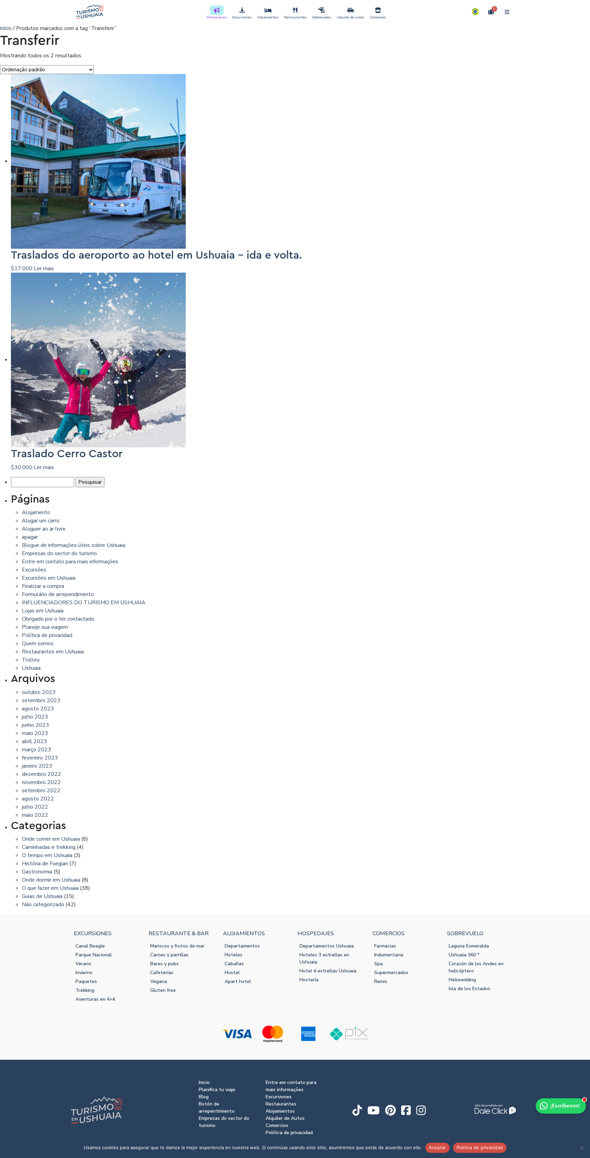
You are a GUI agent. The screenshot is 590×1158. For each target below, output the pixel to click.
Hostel (232, 972)
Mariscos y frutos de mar (177, 946)
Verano (83, 963)
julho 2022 (35, 807)
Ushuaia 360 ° (464, 955)
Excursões (34, 570)
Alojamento (36, 512)
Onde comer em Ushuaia (51, 839)
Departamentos (242, 946)
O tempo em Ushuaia (47, 855)
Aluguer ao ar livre (44, 529)
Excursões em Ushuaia (48, 578)
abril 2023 (34, 741)
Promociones (217, 17)
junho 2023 (35, 725)
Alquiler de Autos (285, 1118)
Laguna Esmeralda (469, 946)
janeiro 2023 (37, 766)
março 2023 (36, 749)
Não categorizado (43, 904)
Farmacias (385, 946)
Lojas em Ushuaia (43, 610)
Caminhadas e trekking (48, 847)
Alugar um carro (40, 520)
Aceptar (437, 1147)
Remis (380, 981)
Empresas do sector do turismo (59, 553)
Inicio (204, 1082)
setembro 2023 (41, 700)
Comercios (378, 17)
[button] (475, 11)
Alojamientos (268, 17)
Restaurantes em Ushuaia (53, 651)
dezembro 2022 (41, 774)
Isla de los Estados (469, 988)
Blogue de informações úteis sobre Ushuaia (73, 545)
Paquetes (86, 981)
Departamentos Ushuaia (326, 946)
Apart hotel (238, 981)
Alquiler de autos (350, 17)
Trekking (84, 990)
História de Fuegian (45, 863)
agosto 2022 (38, 798)
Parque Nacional (93, 955)
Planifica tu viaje (217, 1089)
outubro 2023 (39, 692)
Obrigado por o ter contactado (58, 619)
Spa (378, 963)
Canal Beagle (90, 946)
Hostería (309, 979)
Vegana (158, 981)
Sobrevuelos (321, 17)
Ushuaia (31, 668)
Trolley (31, 660)
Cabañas (234, 963)
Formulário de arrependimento (58, 594)
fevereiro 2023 (40, 758)
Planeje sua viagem (45, 627)
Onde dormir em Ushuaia (51, 880)
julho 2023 (35, 717)
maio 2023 (35, 733)
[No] (581, 1147)
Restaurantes (295, 17)
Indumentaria (388, 955)
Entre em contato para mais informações (70, 561)
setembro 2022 (41, 790)
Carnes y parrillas (169, 955)
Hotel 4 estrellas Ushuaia (327, 971)
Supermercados (391, 972)
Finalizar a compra (43, 586)
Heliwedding (462, 979)
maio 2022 (35, 815)
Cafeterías (161, 972)
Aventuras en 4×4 (95, 999)
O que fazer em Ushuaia (50, 888)
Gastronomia (37, 871)
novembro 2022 (41, 782)
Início (6, 28)
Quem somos (38, 643)
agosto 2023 (38, 708)
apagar (30, 537)
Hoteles (233, 955)
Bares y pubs (164, 963)
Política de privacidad (47, 635)
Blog (204, 1097)
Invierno (84, 972)
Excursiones (242, 17)
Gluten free (163, 990)
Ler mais (44, 268)
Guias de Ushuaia (42, 896)
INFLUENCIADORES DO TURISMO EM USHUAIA (83, 602)
